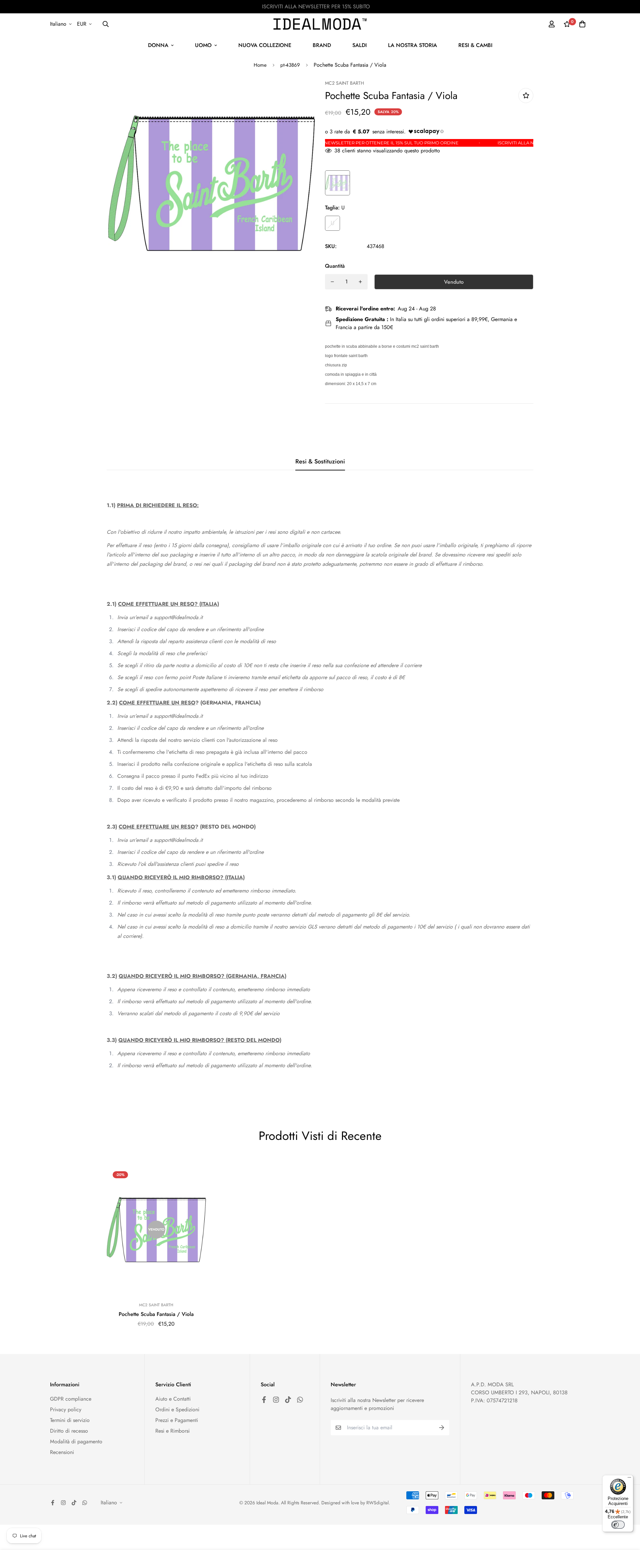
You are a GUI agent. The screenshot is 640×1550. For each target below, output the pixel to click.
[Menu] (629, 1479)
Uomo (203, 45)
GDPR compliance (70, 1399)
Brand (322, 45)
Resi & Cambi (475, 45)
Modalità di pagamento (76, 1441)
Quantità (335, 266)
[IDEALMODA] (320, 24)
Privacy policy (65, 1409)
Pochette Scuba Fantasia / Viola (156, 1314)
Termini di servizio (70, 1420)
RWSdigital (377, 1502)
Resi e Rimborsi (172, 1431)
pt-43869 (290, 65)
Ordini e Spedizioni (177, 1409)
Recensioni (62, 1452)
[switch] (618, 1525)
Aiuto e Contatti (173, 1399)
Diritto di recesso (69, 1431)
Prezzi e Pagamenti (176, 1420)
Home (260, 65)
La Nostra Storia (412, 45)
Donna (158, 45)
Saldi (359, 45)
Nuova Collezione (264, 45)
